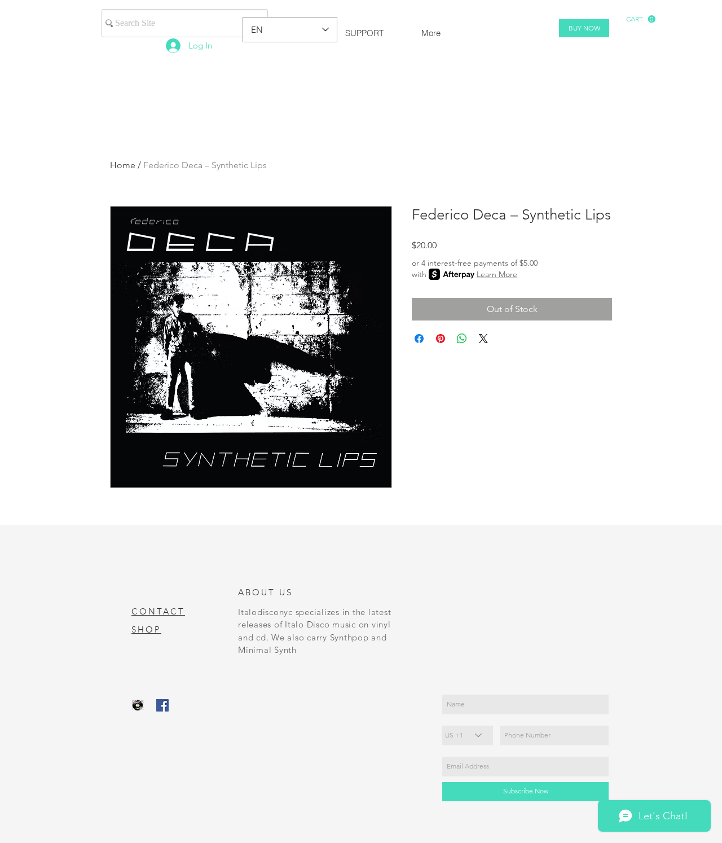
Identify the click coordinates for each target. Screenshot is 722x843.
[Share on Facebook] (419, 338)
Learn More (497, 274)
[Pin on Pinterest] (440, 338)
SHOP (146, 629)
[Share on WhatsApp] (462, 338)
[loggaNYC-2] (137, 705)
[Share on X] (483, 338)
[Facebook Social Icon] (162, 705)
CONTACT (158, 611)
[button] (640, 19)
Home (122, 165)
